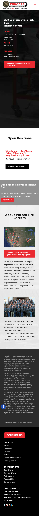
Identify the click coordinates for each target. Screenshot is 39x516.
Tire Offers (8, 470)
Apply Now (7, 200)
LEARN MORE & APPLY (17, 166)
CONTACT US (14, 435)
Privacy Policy (10, 461)
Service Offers (10, 473)
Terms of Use (9, 482)
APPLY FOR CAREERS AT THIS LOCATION (18, 64)
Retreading (9, 476)
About (6, 446)
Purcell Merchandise (12, 458)
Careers (7, 452)
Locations (8, 449)
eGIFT (6, 455)
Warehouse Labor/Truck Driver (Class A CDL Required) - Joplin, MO (19, 153)
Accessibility (9, 479)
